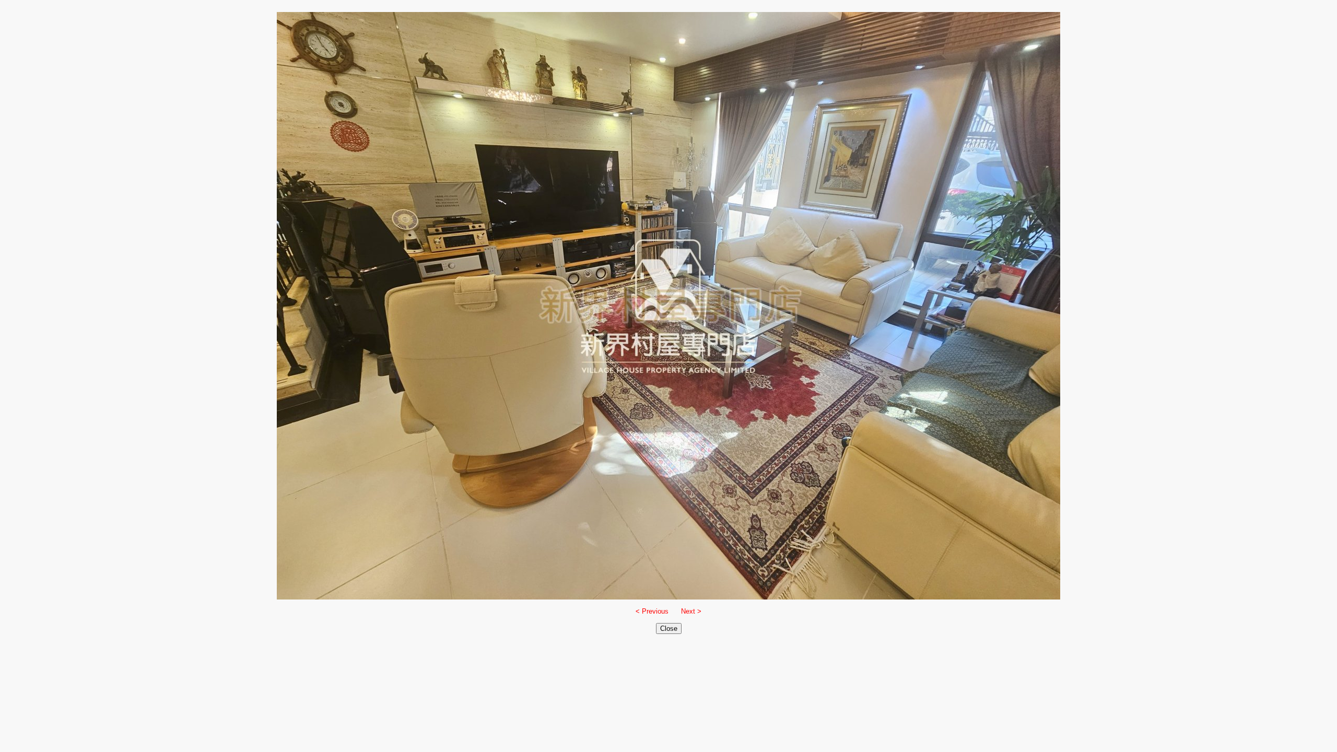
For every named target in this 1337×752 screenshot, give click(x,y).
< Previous (652, 611)
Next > (691, 611)
